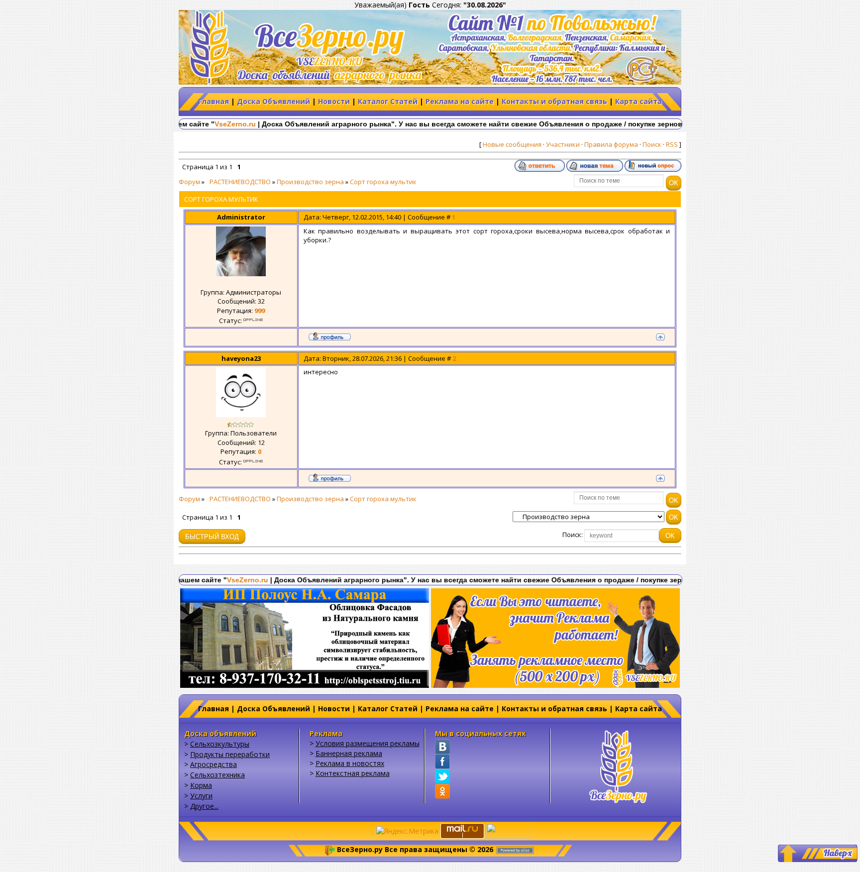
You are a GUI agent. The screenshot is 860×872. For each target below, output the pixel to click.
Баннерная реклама (349, 753)
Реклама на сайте (460, 101)
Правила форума (611, 144)
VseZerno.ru (195, 124)
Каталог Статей (388, 101)
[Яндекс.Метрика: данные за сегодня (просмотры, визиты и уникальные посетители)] (407, 831)
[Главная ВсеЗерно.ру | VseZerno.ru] (618, 765)
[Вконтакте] (442, 746)
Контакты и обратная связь (554, 101)
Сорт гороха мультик (383, 181)
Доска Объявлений (273, 101)
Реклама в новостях (350, 763)
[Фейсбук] (442, 761)
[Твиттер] (442, 776)
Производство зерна (310, 181)
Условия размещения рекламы (368, 743)
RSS (672, 144)
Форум (189, 181)
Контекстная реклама (353, 773)
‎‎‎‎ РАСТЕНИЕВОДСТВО (238, 181)
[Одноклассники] (442, 791)
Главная (213, 101)
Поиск (652, 144)
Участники (563, 144)
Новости (334, 101)
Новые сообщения (512, 144)
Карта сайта (638, 101)
